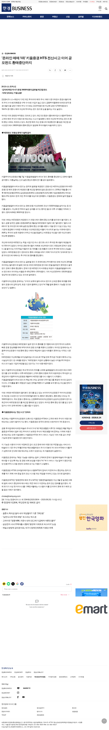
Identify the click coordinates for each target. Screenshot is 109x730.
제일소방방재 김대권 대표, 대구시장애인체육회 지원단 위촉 (28, 528)
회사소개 (4, 677)
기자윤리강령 (52, 677)
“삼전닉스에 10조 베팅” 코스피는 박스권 (19, 517)
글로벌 (81, 17)
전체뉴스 (10, 17)
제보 (92, 1)
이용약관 (29, 677)
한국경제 (4, 708)
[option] (91, 515)
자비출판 (85, 1)
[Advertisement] (54, 35)
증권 (42, 17)
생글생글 (75, 711)
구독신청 (98, 1)
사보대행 (78, 1)
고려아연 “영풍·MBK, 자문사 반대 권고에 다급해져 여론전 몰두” (29, 520)
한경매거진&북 (6, 1)
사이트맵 (81, 677)
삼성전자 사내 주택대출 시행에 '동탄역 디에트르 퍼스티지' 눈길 (29, 524)
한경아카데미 (6, 711)
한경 (43, 2)
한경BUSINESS (10, 53)
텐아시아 (39, 711)
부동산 (55, 17)
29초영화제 (40, 715)
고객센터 (73, 677)
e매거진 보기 (91, 428)
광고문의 (21, 677)
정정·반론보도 (63, 677)
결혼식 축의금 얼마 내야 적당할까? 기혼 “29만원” (23, 513)
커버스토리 (27, 17)
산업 (68, 17)
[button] (100, 8)
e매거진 (105, 1)
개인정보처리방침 (39, 677)
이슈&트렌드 (97, 17)
